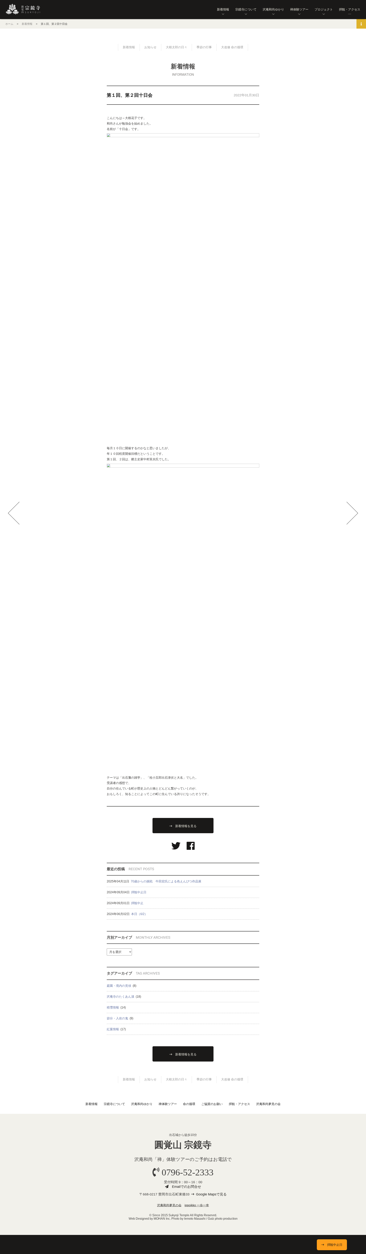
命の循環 (189, 1104)
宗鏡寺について (246, 9)
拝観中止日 (138, 892)
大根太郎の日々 (176, 47)
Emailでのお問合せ (186, 1187)
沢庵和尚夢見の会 (268, 1104)
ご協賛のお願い (212, 1104)
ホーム (9, 23)
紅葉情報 (113, 1029)
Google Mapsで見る (211, 1194)
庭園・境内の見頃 (119, 985)
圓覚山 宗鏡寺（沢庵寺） (23, 9)
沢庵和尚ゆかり (273, 9)
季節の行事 (204, 47)
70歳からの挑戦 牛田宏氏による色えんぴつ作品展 (166, 881)
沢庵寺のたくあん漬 (120, 996)
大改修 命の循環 (232, 47)
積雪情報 (113, 1007)
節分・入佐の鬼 (117, 1018)
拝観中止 (137, 903)
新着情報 (223, 9)
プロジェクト (324, 9)
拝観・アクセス (349, 9)
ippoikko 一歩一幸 (197, 1205)
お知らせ (150, 47)
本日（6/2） (139, 914)
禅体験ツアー (299, 9)
